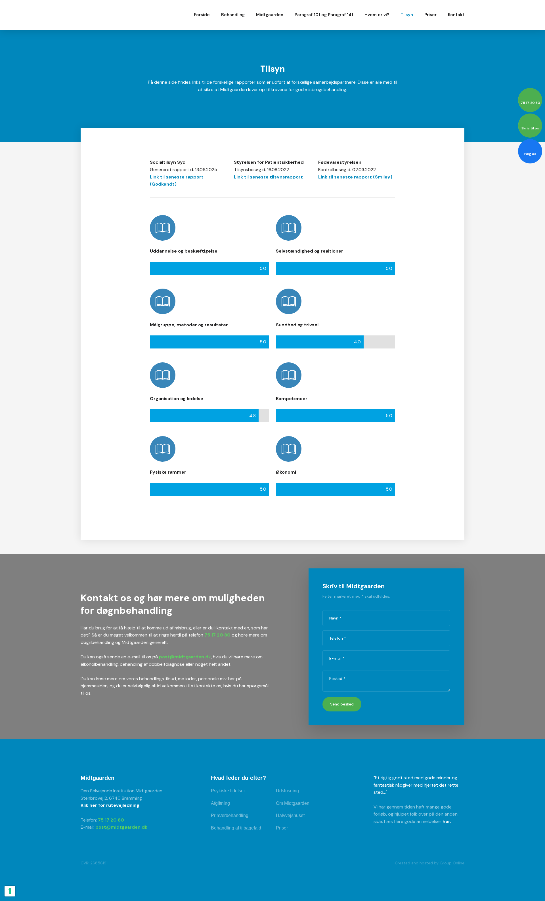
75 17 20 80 (217, 635)
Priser (430, 15)
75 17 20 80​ (111, 820)
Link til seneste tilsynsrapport (268, 177)
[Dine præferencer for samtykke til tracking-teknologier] (10, 891)
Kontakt (456, 15)
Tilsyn (407, 15)
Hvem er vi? (376, 15)
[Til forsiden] (116, 14)
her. (447, 821)
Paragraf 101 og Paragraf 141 (324, 15)
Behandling (233, 15)
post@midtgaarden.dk (185, 657)
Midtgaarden (269, 15)
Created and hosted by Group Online (429, 863)
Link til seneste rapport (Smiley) (355, 177)
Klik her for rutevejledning (110, 805)
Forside (202, 15)
